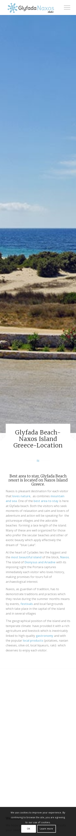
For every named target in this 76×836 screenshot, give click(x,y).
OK (28, 828)
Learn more (46, 828)
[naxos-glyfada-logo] (31, 7)
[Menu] (65, 7)
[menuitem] (65, 7)
